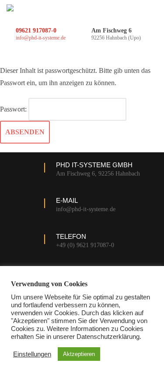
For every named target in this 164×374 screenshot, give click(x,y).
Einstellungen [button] (32, 354)
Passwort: (14, 109)
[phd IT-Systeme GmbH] (10, 7)
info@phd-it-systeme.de (41, 38)
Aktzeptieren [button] (79, 354)
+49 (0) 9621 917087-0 (85, 245)
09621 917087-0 (36, 30)
